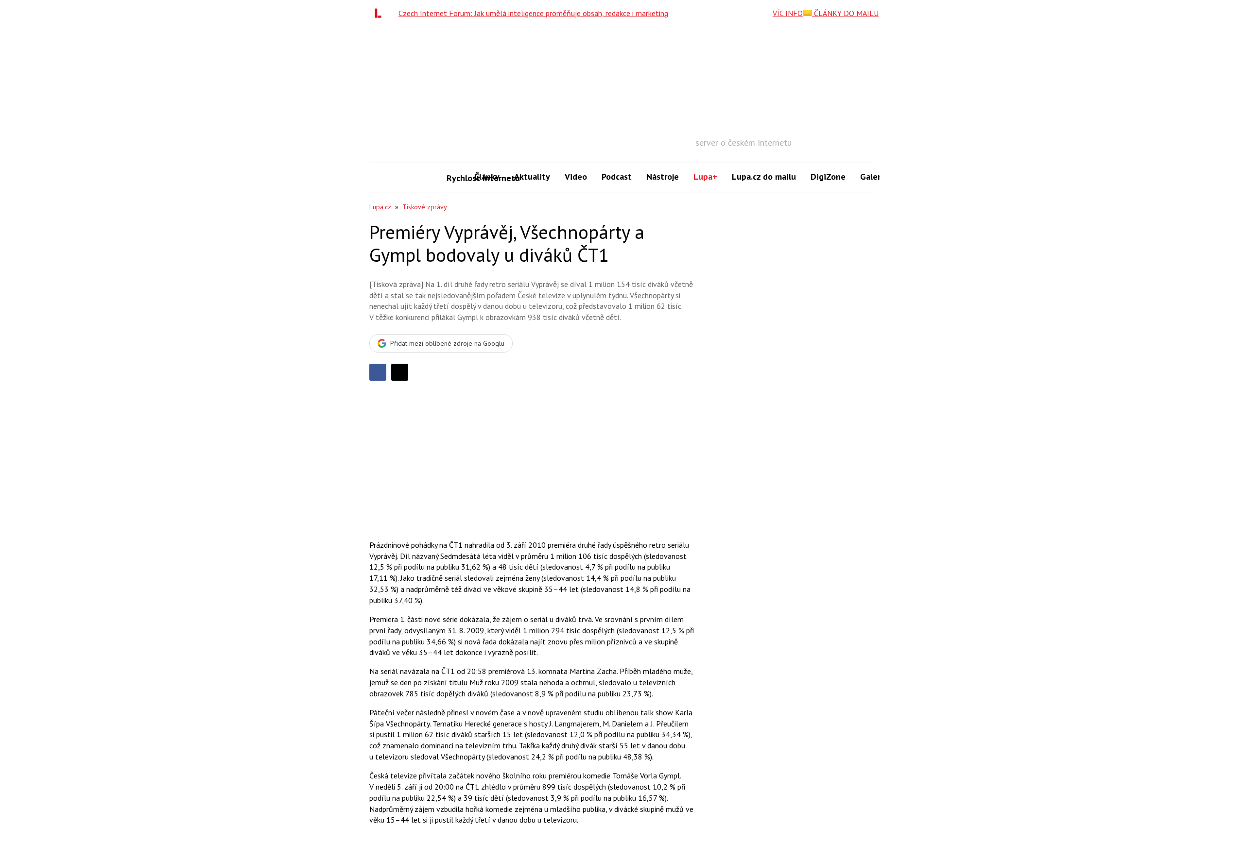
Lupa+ (705, 176)
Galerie (874, 176)
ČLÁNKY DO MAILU (845, 13)
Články (487, 176)
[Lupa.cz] (380, 13)
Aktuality (532, 176)
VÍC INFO (788, 13)
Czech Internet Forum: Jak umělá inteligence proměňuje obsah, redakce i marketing (533, 13)
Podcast (617, 176)
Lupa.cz (380, 206)
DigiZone (828, 176)
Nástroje (662, 176)
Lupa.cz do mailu (764, 176)
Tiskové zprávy (424, 206)
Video (576, 176)
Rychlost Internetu (457, 178)
